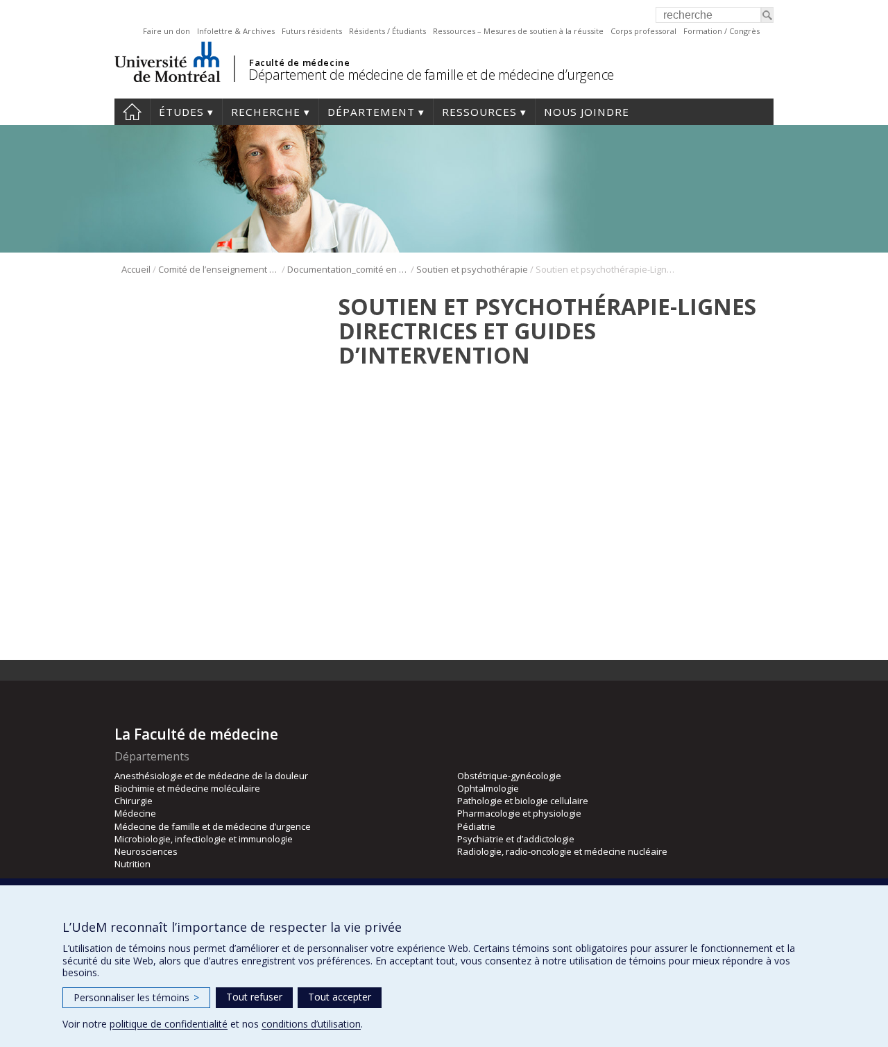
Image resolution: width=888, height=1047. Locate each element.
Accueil (132, 112)
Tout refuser (254, 996)
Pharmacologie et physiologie (519, 813)
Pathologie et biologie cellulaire (522, 800)
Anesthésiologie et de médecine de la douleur (211, 775)
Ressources (479, 112)
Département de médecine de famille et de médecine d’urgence (431, 74)
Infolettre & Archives (236, 31)
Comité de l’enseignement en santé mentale (219, 269)
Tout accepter (339, 996)
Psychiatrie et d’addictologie (515, 839)
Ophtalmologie (488, 788)
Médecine (135, 813)
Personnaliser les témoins (136, 997)
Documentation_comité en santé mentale (348, 269)
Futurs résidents (312, 31)
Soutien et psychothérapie (472, 269)
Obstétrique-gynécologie (509, 775)
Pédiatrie (476, 826)
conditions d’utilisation (311, 1023)
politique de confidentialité (169, 1023)
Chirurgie (133, 800)
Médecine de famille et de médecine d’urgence (212, 826)
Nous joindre (586, 112)
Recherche (265, 112)
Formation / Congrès (721, 31)
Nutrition (132, 864)
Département (371, 112)
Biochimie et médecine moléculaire (187, 788)
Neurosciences (146, 851)
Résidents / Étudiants (387, 31)
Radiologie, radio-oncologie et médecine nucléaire (562, 851)
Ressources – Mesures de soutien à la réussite (518, 31)
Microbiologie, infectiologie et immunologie (203, 839)
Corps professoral (643, 31)
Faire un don (166, 31)
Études (181, 112)
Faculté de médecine (299, 62)
